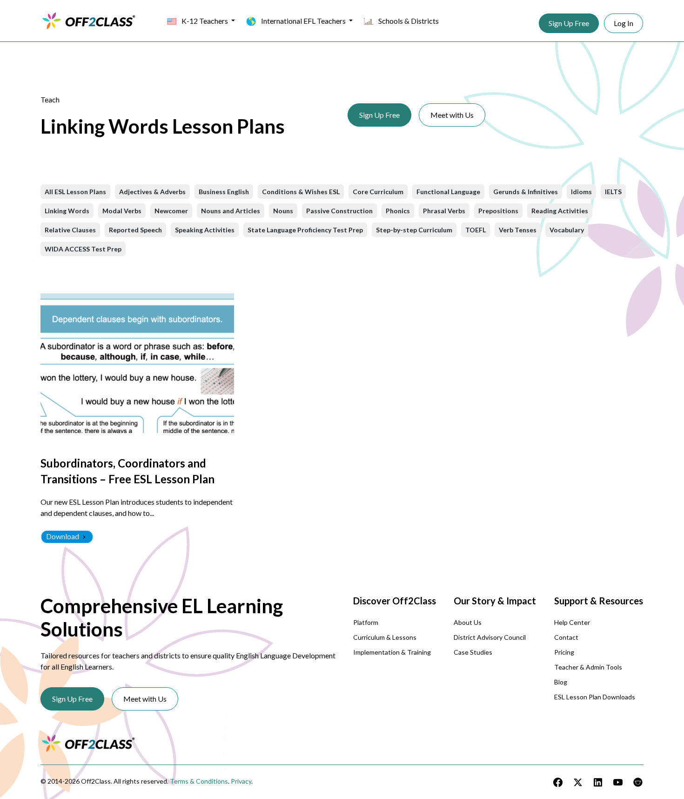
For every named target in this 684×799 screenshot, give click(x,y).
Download (63, 536)
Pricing (564, 652)
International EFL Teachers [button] (303, 20)
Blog (560, 682)
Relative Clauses (70, 230)
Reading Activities (559, 211)
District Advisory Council (490, 637)
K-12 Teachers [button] (204, 20)
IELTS (613, 192)
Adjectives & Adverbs (152, 192)
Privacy (241, 781)
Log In (623, 23)
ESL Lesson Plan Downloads (594, 697)
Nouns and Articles (230, 211)
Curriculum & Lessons (384, 637)
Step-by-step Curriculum (414, 230)
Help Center (572, 622)
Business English (224, 192)
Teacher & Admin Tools (588, 667)
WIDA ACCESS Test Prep (83, 249)
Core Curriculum (378, 192)
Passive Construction (339, 211)
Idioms (581, 192)
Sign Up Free (569, 23)
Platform (365, 622)
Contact (566, 637)
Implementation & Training (392, 652)
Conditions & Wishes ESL (301, 192)
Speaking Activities (205, 230)
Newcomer (171, 211)
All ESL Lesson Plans (75, 192)
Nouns (283, 211)
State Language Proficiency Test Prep (305, 230)
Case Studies (473, 652)
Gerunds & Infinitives (525, 192)
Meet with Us (452, 114)
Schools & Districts (408, 20)
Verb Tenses (517, 230)
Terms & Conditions (199, 781)
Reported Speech (135, 230)
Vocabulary (567, 230)
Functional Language (448, 192)
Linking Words (67, 211)
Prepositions (498, 211)
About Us (468, 622)
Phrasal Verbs (444, 211)
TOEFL (475, 230)
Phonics (398, 211)
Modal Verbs (121, 211)
